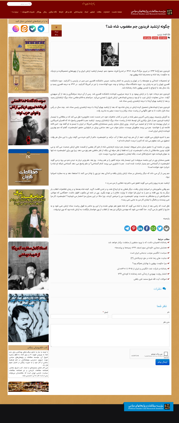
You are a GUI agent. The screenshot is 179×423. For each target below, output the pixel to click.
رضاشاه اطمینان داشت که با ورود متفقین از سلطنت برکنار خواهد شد (137, 242)
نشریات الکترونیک (28, 12)
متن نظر (166, 322)
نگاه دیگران (53, 12)
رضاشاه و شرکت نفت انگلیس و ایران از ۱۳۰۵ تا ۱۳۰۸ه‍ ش (142, 268)
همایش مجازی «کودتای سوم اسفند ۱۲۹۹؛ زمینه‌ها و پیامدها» (141, 247)
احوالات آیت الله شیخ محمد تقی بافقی (150, 279)
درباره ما (15, 12)
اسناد (86, 12)
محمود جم (163, 38)
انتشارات (107, 12)
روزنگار (39, 12)
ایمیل (105, 312)
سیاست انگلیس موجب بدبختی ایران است (148, 253)
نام (168, 312)
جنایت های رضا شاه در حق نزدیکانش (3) (149, 258)
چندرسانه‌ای (78, 12)
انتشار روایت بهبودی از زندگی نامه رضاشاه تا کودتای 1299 (142, 274)
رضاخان (155, 38)
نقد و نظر (68, 12)
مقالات (99, 12)
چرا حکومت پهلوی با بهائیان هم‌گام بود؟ (149, 263)
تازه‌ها (61, 12)
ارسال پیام (162, 362)
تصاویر (92, 12)
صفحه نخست (117, 12)
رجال (45, 12)
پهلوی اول (147, 38)
